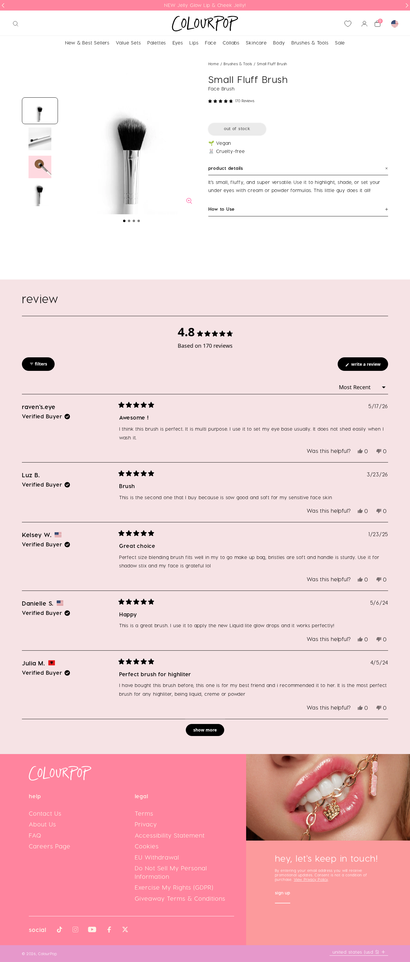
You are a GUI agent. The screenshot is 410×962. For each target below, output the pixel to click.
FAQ (35, 835)
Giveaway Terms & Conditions (180, 898)
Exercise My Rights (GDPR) (174, 887)
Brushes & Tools (239, 64)
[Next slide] (407, 5)
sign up (282, 893)
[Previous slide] (3, 5)
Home (213, 64)
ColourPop (47, 953)
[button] (124, 221)
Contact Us (45, 813)
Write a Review (369, 366)
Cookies (147, 846)
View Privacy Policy (311, 879)
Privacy (146, 824)
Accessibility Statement (170, 835)
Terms (144, 813)
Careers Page (50, 846)
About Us (42, 824)
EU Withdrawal (157, 857)
